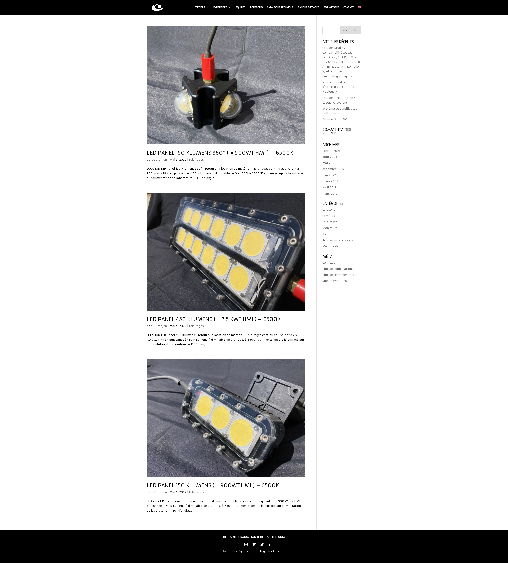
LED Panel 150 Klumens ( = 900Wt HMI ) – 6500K (213, 485)
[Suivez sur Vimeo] (254, 544)
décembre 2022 (333, 169)
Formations (331, 7)
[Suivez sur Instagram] (246, 544)
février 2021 (331, 181)
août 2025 (329, 157)
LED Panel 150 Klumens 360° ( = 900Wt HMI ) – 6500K (220, 153)
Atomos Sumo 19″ (334, 119)
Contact (348, 7)
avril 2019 (329, 187)
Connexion (329, 262)
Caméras (328, 216)
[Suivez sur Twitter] (262, 544)
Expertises (220, 7)
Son (325, 234)
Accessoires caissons (337, 240)
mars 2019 (329, 193)
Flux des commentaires (339, 275)
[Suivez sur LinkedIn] (270, 544)
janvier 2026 (331, 150)
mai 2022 (329, 175)
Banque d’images (308, 7)
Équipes (240, 7)
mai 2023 (329, 163)
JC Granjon (159, 159)
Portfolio (256, 7)
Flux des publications (337, 268)
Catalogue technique (280, 7)
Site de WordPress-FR (337, 281)
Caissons (328, 209)
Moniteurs (330, 228)
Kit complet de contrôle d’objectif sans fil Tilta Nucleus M (339, 87)
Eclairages (196, 159)
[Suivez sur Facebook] (238, 544)
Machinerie (330, 246)
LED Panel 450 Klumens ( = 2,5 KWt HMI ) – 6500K (214, 319)
